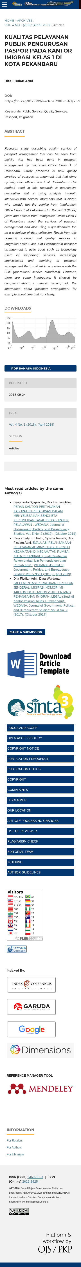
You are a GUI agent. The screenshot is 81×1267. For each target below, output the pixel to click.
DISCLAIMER (17, 800)
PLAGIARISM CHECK (22, 841)
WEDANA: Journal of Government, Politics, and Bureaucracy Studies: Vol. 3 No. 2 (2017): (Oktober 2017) (44, 610)
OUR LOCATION (19, 810)
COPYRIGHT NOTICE (23, 748)
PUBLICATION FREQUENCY (28, 759)
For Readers (15, 1140)
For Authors (14, 1147)
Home (9, 20)
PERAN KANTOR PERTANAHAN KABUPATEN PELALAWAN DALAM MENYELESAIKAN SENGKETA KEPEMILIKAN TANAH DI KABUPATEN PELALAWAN (41, 515)
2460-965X (35, 1177)
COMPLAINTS (17, 790)
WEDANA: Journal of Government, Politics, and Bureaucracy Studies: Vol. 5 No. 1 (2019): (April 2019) (42, 569)
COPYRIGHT (16, 779)
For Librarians (16, 1154)
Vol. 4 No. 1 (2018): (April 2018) (27, 25)
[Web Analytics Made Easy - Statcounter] (17, 951)
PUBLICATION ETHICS (23, 769)
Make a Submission (26, 632)
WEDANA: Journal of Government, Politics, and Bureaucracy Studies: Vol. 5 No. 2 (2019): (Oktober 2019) (45, 529)
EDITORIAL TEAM (20, 851)
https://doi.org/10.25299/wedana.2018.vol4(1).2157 (42, 101)
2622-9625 (30, 1181)
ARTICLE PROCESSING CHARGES (32, 821)
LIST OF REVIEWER (22, 831)
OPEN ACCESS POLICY (24, 738)
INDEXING (14, 862)
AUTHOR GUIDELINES (23, 872)
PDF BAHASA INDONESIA (30, 368)
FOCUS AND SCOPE (22, 728)
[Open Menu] (4, 4)
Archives (24, 20)
